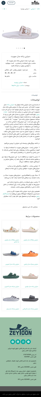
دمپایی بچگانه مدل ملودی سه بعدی (12, 241)
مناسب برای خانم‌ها (18, 85)
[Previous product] (6, 9)
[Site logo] (35, 3)
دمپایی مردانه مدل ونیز (13, 309)
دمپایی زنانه (10, 104)
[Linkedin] (18, 341)
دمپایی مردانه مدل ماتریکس (30, 309)
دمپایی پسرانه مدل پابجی (31, 264)
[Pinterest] (12, 341)
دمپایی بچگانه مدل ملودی (31, 240)
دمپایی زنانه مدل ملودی (31, 286)
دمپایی (32, 9)
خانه (38, 9)
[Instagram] (23, 341)
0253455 (11, 3)
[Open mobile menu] (3, 3)
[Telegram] (28, 341)
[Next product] (2, 9)
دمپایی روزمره (25, 9)
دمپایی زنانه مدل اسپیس (12, 264)
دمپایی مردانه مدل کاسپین (12, 286)
